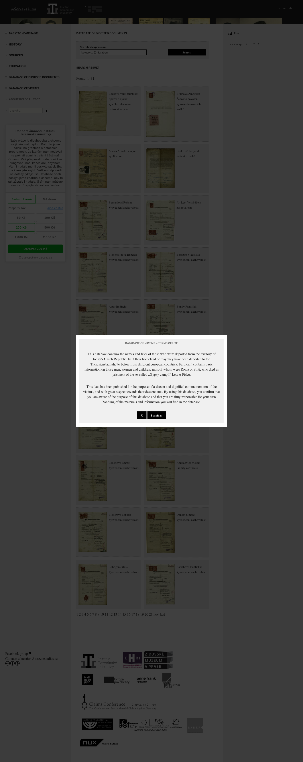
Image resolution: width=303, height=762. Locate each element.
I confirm (156, 415)
